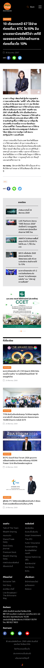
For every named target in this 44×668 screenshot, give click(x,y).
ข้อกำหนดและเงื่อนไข (22, 648)
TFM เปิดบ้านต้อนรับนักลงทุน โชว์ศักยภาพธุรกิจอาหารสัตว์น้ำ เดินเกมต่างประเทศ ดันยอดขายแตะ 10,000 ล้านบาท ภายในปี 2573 (21, 417)
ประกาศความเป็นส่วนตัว (22, 653)
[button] (19, 331)
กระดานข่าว (7, 19)
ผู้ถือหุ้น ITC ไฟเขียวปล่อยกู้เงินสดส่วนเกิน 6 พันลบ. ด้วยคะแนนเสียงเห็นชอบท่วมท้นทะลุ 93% (22, 502)
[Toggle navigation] (40, 7)
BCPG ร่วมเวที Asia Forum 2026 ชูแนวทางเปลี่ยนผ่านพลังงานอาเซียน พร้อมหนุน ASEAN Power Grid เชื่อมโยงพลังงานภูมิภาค (20, 460)
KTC (5, 182)
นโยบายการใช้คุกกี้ (22, 658)
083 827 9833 (12, 622)
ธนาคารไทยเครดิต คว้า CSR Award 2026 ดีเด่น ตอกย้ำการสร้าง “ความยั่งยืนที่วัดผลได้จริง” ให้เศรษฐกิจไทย (21, 374)
